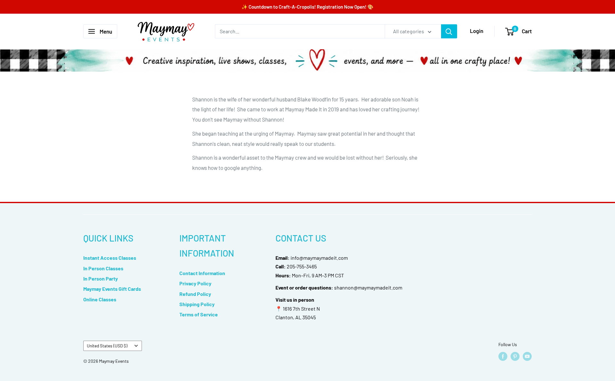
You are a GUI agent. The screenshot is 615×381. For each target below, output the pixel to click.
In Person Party (100, 278)
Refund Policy (195, 294)
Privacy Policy (195, 283)
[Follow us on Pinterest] (515, 356)
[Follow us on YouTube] (527, 356)
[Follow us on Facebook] (502, 356)
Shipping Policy (197, 304)
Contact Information (202, 273)
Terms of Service (198, 314)
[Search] (449, 31)
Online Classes (99, 299)
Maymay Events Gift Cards (112, 289)
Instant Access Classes (109, 258)
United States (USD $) (107, 345)
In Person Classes (103, 268)
